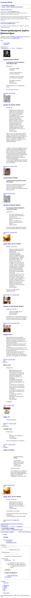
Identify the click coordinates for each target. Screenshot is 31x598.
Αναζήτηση (8, 541)
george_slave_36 (8, 244)
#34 (4, 445)
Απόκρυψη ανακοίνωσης (6, 9)
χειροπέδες (6, 44)
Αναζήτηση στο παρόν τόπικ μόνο (17, 563)
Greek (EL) (6, 582)
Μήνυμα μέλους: (6, 552)
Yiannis (5, 178)
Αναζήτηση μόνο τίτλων (14, 549)
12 (17, 48)
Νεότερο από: (5, 558)
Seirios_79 (6, 417)
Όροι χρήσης (6, 593)
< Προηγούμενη (4, 48)
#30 (4, 324)
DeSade (5, 334)
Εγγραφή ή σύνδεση (6, 2)
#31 (4, 360)
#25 (4, 94)
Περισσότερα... (8, 576)
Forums (5, 534)
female (5, 450)
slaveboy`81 (6, 105)
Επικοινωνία (6, 585)
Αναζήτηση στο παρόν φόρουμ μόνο (17, 564)
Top (4, 589)
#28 (4, 233)
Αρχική (5, 587)
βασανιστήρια (6, 43)
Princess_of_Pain (8, 306)
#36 (4, 521)
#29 (4, 296)
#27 (4, 194)
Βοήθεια (5, 586)
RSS (4, 590)
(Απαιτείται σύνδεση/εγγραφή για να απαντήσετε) (12, 523)
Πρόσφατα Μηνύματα (11, 542)
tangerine (6, 59)
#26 (4, 167)
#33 (4, 424)
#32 (4, 406)
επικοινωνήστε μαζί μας (5, 27)
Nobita (28, 531)
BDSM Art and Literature (17, 36)
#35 (4, 486)
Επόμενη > (20, 48)
